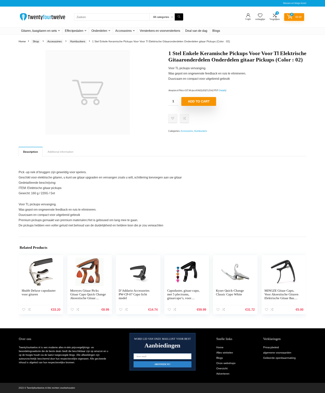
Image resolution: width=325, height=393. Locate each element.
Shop (36, 41)
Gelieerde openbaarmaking (279, 357)
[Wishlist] (260, 15)
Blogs (216, 30)
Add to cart (199, 101)
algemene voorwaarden (277, 352)
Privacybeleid (271, 347)
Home (22, 41)
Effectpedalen (74, 30)
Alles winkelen (224, 352)
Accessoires (123, 30)
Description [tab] (30, 151)
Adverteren (222, 373)
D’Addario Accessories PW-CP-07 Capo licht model (134, 294)
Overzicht (222, 368)
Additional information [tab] (60, 151)
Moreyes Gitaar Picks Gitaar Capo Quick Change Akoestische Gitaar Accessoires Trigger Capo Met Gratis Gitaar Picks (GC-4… (88, 300)
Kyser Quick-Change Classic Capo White (230, 292)
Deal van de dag (196, 30)
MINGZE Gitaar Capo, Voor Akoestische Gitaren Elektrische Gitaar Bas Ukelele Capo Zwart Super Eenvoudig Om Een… (281, 298)
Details (222, 90)
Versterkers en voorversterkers (160, 30)
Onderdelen (99, 30)
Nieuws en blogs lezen (294, 3)
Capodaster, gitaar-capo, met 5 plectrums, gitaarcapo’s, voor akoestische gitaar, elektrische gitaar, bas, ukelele (183, 300)
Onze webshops (225, 363)
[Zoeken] (179, 16)
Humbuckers (77, 41)
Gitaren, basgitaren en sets (39, 30)
